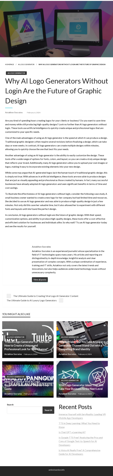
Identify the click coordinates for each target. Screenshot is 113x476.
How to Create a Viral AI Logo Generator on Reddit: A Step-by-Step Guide (26, 385)
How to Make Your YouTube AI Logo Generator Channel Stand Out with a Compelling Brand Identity (80, 345)
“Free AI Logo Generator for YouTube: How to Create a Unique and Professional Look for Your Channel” (27, 345)
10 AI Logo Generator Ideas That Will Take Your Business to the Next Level (81, 387)
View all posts (39, 279)
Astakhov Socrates (14, 112)
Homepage (9, 64)
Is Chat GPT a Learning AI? (72, 432)
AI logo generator (26, 64)
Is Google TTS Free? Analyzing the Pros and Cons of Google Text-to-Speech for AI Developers (81, 441)
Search (10, 404)
